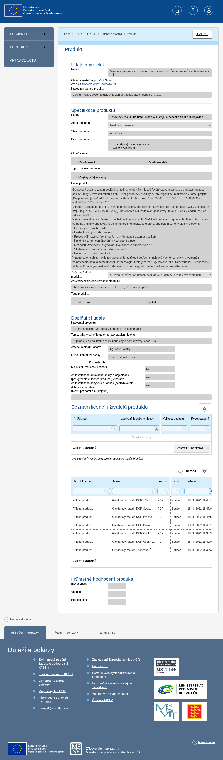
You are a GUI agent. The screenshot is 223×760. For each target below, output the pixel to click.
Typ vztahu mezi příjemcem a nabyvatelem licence (103, 334)
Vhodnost (77, 591)
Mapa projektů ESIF (52, 691)
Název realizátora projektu (87, 88)
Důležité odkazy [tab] (25, 633)
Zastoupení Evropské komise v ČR (116, 659)
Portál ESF (70, 34)
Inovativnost (79, 583)
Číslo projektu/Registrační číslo (91, 80)
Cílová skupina (80, 153)
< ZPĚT (202, 34)
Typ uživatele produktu (85, 168)
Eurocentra (100, 666)
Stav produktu (80, 131)
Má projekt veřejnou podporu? (89, 366)
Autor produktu (80, 122)
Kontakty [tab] (107, 633)
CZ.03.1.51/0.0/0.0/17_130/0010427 (93, 84)
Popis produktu (80, 183)
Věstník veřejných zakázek (110, 693)
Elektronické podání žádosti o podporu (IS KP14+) (53, 663)
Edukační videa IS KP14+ (56, 674)
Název (75, 69)
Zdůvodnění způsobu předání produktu (95, 281)
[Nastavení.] (205, 409)
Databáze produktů (112, 34)
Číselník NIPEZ (102, 700)
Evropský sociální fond (54, 708)
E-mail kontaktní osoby (85, 355)
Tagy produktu (80, 293)
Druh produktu (80, 139)
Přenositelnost (80, 599)
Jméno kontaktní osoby (86, 346)
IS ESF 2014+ (89, 34)
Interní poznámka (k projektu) (89, 391)
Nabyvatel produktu (83, 322)
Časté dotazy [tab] (66, 633)
